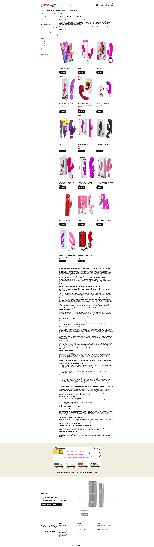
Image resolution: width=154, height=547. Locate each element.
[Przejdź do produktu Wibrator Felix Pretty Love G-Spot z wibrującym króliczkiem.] (67, 167)
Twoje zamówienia (63, 534)
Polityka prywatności (100, 528)
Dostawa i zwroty (81, 529)
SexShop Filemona (44, 13)
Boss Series (45, 45)
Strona (108, 35)
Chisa (44, 47)
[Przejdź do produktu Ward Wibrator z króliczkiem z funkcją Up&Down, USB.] (86, 128)
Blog (60, 526)
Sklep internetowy (76, 545)
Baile (44, 43)
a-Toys (44, 41)
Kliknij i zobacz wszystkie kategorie (51, 504)
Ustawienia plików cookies (101, 529)
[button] (97, 5)
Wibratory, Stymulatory (52, 13)
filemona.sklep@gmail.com (48, 537)
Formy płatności (81, 525)
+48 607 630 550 (46, 534)
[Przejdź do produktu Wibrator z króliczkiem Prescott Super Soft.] (86, 240)
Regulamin (98, 526)
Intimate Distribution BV (47, 50)
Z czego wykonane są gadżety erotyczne (104, 525)
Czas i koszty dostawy (82, 526)
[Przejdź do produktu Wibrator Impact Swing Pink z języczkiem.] (86, 204)
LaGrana (44, 52)
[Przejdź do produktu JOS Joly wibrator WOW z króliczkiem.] (104, 52)
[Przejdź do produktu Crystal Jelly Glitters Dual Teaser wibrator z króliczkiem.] (67, 52)
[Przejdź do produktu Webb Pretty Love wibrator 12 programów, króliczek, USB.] (104, 128)
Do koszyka (62, 72)
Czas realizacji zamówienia (83, 528)
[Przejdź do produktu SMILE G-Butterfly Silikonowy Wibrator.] (67, 128)
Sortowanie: (61, 32)
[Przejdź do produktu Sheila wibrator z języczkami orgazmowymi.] (104, 89)
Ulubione (61, 536)
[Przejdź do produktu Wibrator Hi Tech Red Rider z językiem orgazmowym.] (67, 204)
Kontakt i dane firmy (63, 525)
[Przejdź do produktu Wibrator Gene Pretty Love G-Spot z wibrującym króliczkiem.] (104, 167)
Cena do (51, 32)
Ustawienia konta (62, 535)
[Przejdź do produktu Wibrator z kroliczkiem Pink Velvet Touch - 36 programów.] (67, 240)
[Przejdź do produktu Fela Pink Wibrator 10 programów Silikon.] (86, 52)
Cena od (42, 32)
